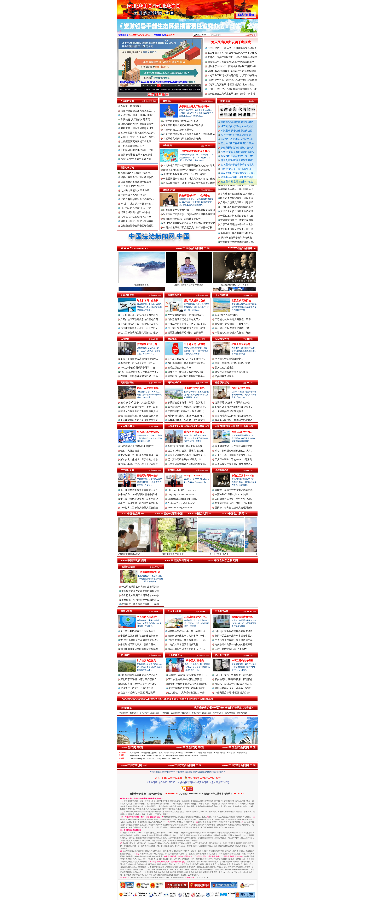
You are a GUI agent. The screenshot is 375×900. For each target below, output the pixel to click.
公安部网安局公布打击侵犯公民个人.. (139, 324)
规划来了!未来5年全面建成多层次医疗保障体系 (232, 66)
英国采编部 (175, 713)
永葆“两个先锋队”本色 (226, 315)
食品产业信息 (128, 566)
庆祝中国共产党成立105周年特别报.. (187, 688)
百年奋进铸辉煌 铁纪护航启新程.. (185, 679)
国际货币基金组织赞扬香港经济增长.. (234, 631)
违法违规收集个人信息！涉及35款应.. (139, 328)
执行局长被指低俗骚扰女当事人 (237, 147)
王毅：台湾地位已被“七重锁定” (231, 649)
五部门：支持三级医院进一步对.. (138, 137)
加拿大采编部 (242, 713)
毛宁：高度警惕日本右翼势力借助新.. (139, 503)
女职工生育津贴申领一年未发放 (236, 198)
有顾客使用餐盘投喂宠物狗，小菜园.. (140, 604)
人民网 (142, 756)
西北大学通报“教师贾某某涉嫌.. (236, 233)
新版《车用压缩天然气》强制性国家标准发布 (186, 170)
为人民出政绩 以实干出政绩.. (136, 190)
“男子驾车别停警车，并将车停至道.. (139, 372)
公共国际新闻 (174, 470)
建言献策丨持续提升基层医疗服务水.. (187, 376)
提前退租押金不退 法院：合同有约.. (186, 332)
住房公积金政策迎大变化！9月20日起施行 (185, 174)
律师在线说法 (174, 295)
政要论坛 (167, 101)
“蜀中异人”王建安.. (195, 660)
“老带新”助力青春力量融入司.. (136, 159)
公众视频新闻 (221, 295)
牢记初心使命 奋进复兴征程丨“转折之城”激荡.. (140, 90)
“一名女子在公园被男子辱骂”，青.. (138, 367)
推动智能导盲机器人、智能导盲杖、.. (139, 644)
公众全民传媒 (127, 295)
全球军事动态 (221, 470)
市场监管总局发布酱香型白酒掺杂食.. (140, 591)
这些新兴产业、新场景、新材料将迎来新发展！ (232, 48)
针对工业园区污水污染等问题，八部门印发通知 (232, 75)
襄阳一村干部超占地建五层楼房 (236, 229)
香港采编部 (133, 713)
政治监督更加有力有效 (179, 367)
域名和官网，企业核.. (148, 300)
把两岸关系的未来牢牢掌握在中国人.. (234, 635)
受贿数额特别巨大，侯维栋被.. (195, 195)
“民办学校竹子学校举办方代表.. (236, 211)
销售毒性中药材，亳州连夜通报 (237, 177)
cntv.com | (176, 758)
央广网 (162, 756)
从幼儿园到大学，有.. (195, 617)
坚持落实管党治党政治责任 (229, 359)
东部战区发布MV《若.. (243, 475)
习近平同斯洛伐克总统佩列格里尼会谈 (183, 125)
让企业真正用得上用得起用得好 (137, 115)
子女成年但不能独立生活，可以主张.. (187, 324)
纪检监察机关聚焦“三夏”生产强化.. (138, 684)
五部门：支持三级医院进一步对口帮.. (234, 675)
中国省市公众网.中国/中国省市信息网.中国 (188, 426)
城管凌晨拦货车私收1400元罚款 (237, 126)
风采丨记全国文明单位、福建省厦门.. (187, 455)
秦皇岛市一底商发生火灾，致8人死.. (139, 363)
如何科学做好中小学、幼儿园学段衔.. (187, 631)
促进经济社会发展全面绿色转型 (137, 225)
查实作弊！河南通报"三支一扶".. (237, 156)
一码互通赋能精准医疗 (132, 146)
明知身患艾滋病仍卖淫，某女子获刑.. (139, 407)
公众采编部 (162, 772)
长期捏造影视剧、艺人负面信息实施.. (139, 415)
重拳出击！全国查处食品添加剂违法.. (140, 600)
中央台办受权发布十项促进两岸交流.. (234, 640)
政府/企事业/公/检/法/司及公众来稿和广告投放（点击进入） (225, 707)
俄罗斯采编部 (230, 713)
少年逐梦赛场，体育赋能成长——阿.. (187, 640)
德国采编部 (185, 713)
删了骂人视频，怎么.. (195, 300)
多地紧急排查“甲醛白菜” (121, 554)
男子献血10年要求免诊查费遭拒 (236, 224)
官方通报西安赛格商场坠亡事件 (237, 143)
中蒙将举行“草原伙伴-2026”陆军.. (232, 494)
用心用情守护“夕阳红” (132, 186)
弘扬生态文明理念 (224, 367)
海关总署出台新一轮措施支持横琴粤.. (234, 644)
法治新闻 (125, 338)
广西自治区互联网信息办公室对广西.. (139, 319)
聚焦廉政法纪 (169, 190)
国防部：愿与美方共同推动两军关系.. (234, 490)
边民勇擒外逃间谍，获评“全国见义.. (233, 499)
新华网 (149, 756)
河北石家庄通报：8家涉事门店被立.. (139, 679)
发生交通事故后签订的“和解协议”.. (186, 315)
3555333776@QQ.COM (139, 35)
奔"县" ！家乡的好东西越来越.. (137, 203)
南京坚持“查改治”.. (194, 432)
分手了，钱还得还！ (131, 106)
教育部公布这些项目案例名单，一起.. (187, 635)
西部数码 (203, 756)
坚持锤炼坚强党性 (224, 376)
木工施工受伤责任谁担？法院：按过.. (187, 328)
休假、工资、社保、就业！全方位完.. (139, 464)
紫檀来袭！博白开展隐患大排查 (137, 128)
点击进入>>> (172, 35)
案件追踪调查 (127, 382)
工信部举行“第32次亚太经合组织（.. (186, 411)
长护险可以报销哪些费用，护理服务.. (234, 679)
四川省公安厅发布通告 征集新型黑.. (233, 464)
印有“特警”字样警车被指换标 (236, 135)
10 (179, 85)
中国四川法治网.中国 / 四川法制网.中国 (234, 426)
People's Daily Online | (152, 758)
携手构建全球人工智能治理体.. (195, 106)
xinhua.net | (166, 758)
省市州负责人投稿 (149, 101)
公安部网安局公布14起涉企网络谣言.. (139, 315)
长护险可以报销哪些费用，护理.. (138, 150)
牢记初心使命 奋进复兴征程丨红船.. (233, 332)
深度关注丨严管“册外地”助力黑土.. (138, 688)
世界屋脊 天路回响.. (242, 300)
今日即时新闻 (127, 101)
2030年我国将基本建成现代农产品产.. (139, 675)
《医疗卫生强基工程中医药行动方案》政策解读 (232, 80)
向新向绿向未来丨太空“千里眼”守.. (186, 415)
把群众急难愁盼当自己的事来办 (137, 199)
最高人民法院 (164, 753)
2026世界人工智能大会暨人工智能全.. (139, 507)
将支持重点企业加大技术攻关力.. (138, 110)
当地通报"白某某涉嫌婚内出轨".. (237, 152)
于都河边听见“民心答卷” (133, 195)
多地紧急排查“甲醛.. (150, 572)
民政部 (216, 753)
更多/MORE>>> (207, 101)
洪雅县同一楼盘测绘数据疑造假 (236, 207)
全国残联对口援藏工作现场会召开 (138, 631)
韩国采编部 (196, 713)
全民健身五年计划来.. (148, 432)
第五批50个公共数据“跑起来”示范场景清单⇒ (231, 62)
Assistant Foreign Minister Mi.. (182, 503)
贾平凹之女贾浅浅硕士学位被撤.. (237, 185)
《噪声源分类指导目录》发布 (194, 151)
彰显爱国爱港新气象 (242, 617)
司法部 (222, 753)
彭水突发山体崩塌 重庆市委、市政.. (139, 459)
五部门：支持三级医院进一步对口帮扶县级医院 (232, 57)
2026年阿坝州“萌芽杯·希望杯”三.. (137, 446)
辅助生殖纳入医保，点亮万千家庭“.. (233, 688)
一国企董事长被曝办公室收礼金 (236, 189)
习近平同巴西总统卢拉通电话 (178, 129)
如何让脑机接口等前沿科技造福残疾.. (139, 649)
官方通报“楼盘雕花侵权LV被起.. (237, 181)
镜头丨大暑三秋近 (129, 450)
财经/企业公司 (175, 382)
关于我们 (153, 772)
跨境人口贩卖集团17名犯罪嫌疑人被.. (139, 411)
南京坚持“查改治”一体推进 (215, 554)
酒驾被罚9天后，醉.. (147, 344)
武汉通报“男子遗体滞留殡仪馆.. (237, 130)
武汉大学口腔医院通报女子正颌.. (238, 173)
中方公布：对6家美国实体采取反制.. (139, 494)
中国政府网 (188, 753)
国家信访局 (134, 756)
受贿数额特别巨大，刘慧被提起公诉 (182, 218)
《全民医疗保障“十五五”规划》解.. (233, 692)
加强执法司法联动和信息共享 (136, 217)
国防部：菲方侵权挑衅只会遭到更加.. (234, 507)
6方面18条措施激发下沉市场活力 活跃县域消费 (232, 71)
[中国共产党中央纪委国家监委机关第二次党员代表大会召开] (187, 29)
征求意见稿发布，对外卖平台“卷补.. (186, 359)
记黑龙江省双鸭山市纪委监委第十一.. (187, 675)
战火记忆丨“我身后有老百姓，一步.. (187, 692)
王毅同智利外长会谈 (147, 475)
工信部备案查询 (172, 756)
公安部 (210, 753)
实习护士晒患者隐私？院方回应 (237, 139)
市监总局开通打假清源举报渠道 (236, 220)
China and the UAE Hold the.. (182, 490)
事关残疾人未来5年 (147, 617)
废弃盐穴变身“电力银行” (168, 554)
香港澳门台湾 (221, 611)
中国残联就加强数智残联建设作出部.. (139, 635)
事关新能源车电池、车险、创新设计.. (187, 402)
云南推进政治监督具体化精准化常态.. (187, 464)
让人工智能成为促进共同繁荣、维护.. (139, 332)
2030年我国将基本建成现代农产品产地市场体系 (232, 53)
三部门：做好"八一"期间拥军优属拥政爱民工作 (232, 89)
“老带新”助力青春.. (242, 388)
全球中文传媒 (141, 8)
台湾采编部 (144, 713)
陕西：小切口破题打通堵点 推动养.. (186, 450)
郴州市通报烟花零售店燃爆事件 (236, 237)
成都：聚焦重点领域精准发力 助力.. (233, 450)
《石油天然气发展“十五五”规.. (136, 208)
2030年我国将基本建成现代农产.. (138, 132)
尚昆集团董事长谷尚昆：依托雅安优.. (187, 420)
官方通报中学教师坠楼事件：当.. (237, 216)
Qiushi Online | (136, 758)
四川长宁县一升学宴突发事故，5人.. (233, 455)
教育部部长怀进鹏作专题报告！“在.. (186, 649)
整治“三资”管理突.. (242, 432)
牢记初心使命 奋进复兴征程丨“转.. (232, 328)
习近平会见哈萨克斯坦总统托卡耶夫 (182, 138)
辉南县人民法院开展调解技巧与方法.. (234, 420)
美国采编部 (154, 713)
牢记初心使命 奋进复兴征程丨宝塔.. (233, 319)
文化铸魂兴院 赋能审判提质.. (230, 411)
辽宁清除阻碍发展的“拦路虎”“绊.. (185, 459)
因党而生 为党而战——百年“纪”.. (232, 324)
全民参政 (172, 338)
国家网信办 (231, 753)
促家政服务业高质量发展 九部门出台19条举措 (231, 93)
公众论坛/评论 (222, 338)
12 (187, 85)
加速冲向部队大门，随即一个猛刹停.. (234, 503)
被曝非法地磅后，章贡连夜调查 (236, 194)
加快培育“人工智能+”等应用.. (135, 119)
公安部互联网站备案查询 (188, 756)
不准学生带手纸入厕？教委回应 (236, 242)
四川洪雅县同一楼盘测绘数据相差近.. (187, 363)
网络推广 (252, 101)
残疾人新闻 (126, 611)
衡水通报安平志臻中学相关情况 (237, 164)
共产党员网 (134, 753)
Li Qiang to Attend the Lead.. (181, 494)
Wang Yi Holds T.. (193, 475)
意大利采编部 (218, 713)
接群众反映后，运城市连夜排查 (236, 202)
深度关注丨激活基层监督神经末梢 (185, 372)
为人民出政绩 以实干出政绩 (231, 42)
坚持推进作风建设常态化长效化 (231, 372)
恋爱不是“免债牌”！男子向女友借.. (233, 402)
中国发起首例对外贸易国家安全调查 (139, 499)
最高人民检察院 (176, 753)
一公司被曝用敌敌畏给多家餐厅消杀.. (140, 586)
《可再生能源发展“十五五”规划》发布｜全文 (231, 84)
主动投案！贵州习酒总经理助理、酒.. (139, 455)
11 (183, 85)
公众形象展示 (175, 655)
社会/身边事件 (127, 426)
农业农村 (125, 655)
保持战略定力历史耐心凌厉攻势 (137, 124)
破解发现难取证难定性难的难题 (137, 221)
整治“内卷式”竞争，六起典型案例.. (138, 402)
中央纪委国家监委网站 (148, 753)
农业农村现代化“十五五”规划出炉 (137, 692)
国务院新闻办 (242, 753)
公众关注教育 (174, 611)
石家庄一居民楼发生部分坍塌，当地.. (139, 376)
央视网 (155, 756)
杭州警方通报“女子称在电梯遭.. (137, 154)
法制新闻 (167, 145)
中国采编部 (123, 713)
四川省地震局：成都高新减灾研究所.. (234, 446)
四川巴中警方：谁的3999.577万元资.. (234, 459)
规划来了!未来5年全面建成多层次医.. (234, 684)
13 (191, 85)
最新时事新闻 (127, 167)
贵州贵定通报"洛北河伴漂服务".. (237, 160)
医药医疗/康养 (222, 655)
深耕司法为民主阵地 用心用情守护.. (233, 415)
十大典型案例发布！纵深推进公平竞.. (139, 420)
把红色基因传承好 (241, 344)
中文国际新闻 (127, 470)
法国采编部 (206, 713)
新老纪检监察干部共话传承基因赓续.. (187, 684)
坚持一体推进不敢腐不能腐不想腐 (232, 363)
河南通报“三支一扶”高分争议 (236, 169)
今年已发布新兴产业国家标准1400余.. (140, 595)
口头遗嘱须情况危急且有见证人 (184, 319)
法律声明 (171, 772)
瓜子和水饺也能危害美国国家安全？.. (139, 490)
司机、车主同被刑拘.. (148, 388)
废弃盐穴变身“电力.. (194, 388)
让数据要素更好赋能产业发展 (136, 141)
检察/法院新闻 (222, 382)
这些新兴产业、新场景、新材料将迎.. (187, 407)
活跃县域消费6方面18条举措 (135, 212)
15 (199, 85)
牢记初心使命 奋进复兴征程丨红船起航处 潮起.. (182, 90)
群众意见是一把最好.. (195, 344)
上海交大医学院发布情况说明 (183, 644)
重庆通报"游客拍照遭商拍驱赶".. (237, 122)
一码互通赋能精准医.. (243, 660)
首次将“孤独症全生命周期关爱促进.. (139, 640)
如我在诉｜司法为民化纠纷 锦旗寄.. (233, 407)
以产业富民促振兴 (146, 660)
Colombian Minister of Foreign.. (182, 499)
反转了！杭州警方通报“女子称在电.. (139, 359)
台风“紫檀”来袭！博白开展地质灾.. (186, 446)
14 (195, 85)
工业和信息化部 (200, 753)
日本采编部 (165, 713)
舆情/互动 (225, 101)
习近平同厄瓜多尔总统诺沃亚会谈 (180, 121)
